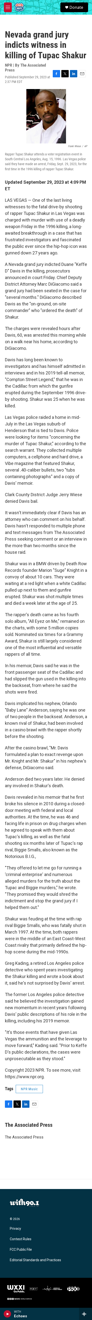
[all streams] (85, 1314)
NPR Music (29, 1089)
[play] (7, 1313)
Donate (76, 7)
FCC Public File (21, 1249)
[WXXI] (16, 1288)
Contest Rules (20, 1239)
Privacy (15, 1228)
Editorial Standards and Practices (35, 1260)
